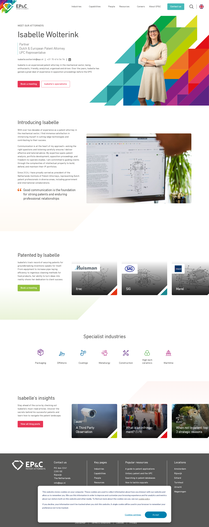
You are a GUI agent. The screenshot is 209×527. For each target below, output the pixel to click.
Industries (76, 7)
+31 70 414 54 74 (56, 59)
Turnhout (178, 483)
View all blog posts (30, 424)
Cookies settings (133, 515)
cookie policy (144, 499)
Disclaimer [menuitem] (80, 523)
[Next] (201, 254)
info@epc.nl (60, 483)
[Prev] (196, 254)
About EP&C (155, 7)
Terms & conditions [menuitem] (100, 523)
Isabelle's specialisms (55, 84)
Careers (141, 7)
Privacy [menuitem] (133, 523)
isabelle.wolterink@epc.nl (30, 59)
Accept (156, 515)
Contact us (175, 7)
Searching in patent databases (140, 478)
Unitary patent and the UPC (138, 473)
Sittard (177, 478)
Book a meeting (29, 84)
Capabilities (95, 7)
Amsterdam (180, 469)
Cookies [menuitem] (120, 523)
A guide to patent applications (140, 469)
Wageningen (180, 492)
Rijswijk (178, 473)
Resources (124, 7)
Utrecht (178, 487)
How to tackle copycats (136, 483)
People (111, 7)
